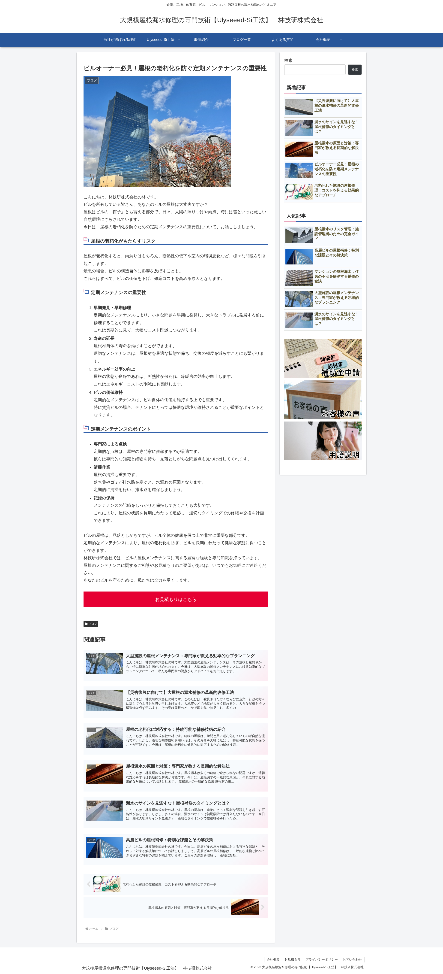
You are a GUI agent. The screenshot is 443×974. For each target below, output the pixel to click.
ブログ (93, 623)
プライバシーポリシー (321, 959)
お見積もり (292, 959)
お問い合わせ (352, 959)
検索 (288, 60)
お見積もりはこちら (176, 599)
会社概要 (273, 959)
